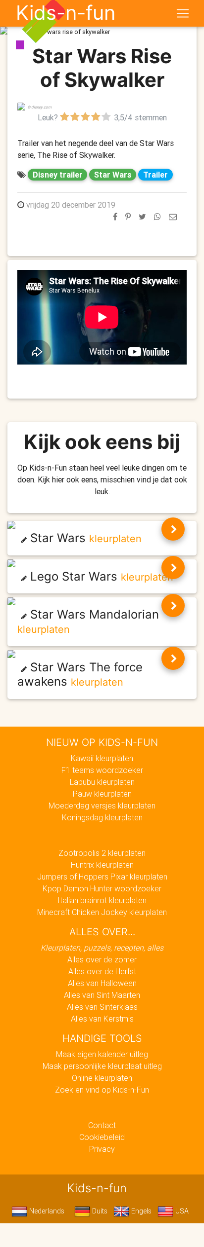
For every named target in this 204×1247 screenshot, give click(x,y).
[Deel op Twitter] (142, 216)
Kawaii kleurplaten (102, 758)
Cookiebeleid (102, 1137)
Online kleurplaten (102, 1078)
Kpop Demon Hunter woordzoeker (102, 888)
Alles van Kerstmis (102, 1019)
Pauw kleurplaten (102, 794)
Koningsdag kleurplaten (102, 817)
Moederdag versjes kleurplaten (102, 805)
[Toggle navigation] (182, 13)
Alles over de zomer (102, 959)
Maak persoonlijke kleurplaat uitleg (102, 1066)
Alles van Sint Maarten (102, 995)
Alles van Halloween (102, 983)
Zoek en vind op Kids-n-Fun (102, 1090)
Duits (98, 1211)
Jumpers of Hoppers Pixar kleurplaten (102, 876)
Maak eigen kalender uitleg (102, 1054)
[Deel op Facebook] (115, 216)
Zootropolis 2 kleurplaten (102, 853)
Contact (102, 1125)
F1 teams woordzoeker (102, 770)
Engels (140, 1211)
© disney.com (39, 107)
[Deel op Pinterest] (128, 216)
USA (181, 1211)
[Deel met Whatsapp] (157, 216)
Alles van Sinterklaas (102, 1007)
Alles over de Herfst (102, 971)
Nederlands (45, 1211)
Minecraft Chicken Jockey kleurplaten (102, 912)
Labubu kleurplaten (102, 782)
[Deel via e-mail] (173, 216)
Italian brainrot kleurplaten (102, 900)
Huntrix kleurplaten (102, 865)
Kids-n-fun (65, 13)
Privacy (102, 1149)
